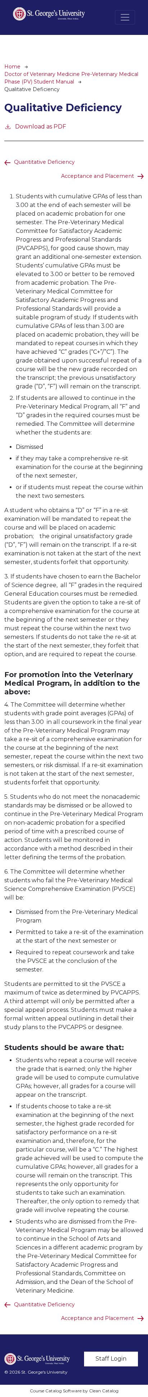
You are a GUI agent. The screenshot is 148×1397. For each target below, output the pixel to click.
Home (12, 66)
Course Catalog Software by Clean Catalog (74, 1390)
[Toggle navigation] (125, 17)
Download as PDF (40, 126)
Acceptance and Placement (97, 176)
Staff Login (111, 1358)
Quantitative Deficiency (44, 162)
